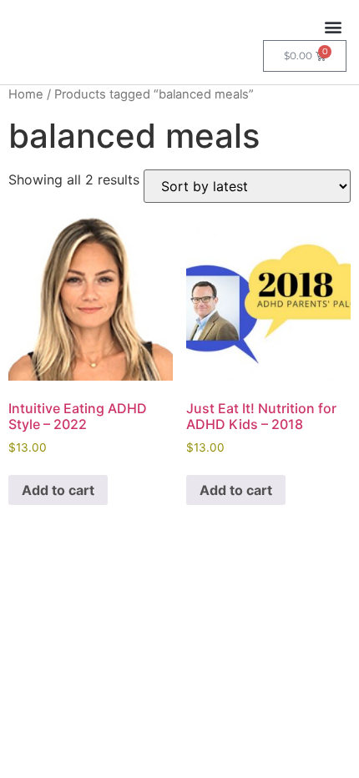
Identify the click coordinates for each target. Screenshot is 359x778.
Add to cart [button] (58, 490)
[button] (332, 26)
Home (25, 94)
